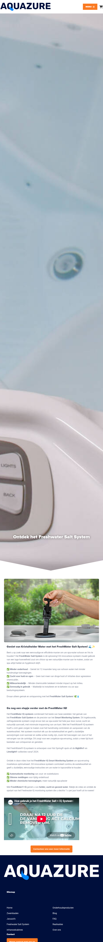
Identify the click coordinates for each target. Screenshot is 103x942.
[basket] (101, 6)
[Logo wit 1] (51, 865)
